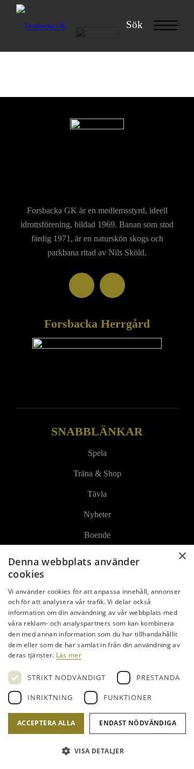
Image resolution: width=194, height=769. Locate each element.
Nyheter (97, 514)
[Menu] (160, 25)
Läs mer (68, 655)
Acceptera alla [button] (46, 723)
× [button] (182, 556)
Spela (97, 453)
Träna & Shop (97, 473)
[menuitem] (129, 24)
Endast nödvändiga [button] (137, 723)
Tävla (97, 493)
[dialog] (97, 657)
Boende (97, 534)
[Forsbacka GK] (81, 25)
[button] (97, 751)
